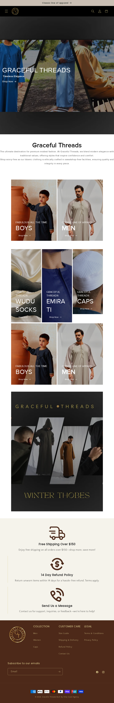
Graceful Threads (49, 697)
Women (37, 640)
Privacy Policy (91, 640)
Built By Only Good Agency (68, 697)
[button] (6, 11)
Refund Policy (65, 647)
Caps (35, 647)
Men (35, 633)
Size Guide (64, 633)
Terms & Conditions (94, 633)
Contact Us (64, 653)
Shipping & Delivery (69, 640)
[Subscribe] (59, 671)
